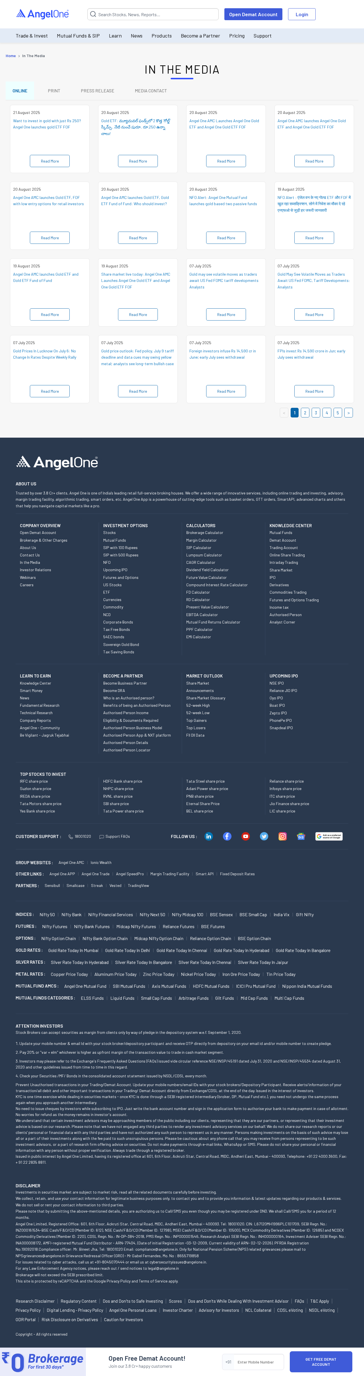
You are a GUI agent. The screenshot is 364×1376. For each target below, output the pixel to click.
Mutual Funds (114, 540)
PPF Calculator (199, 629)
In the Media (30, 562)
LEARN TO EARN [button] (35, 675)
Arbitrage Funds (194, 998)
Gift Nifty (305, 914)
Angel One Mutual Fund (85, 986)
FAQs (299, 1301)
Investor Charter (178, 1310)
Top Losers (196, 727)
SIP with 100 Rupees (120, 547)
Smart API (205, 873)
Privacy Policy (119, 1281)
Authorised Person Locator (126, 749)
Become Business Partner (125, 683)
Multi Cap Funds (289, 998)
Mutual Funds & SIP (78, 35)
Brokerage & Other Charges (43, 540)
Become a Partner (200, 35)
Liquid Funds (122, 998)
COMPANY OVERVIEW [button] (40, 525)
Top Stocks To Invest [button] (43, 774)
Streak (97, 885)
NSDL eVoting (322, 1310)
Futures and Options (120, 577)
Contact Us (30, 554)
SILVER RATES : (30, 962)
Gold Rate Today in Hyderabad (241, 950)
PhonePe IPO (281, 720)
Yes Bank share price (37, 810)
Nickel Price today (198, 974)
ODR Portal (26, 1319)
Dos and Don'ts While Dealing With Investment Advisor (238, 1301)
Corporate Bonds (118, 622)
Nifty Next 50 (152, 914)
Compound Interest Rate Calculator (217, 584)
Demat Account (283, 540)
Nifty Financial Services (110, 914)
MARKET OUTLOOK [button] (204, 675)
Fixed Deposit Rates (237, 873)
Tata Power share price (123, 810)
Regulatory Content (79, 1301)
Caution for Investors (123, 1319)
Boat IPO (277, 705)
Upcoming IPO (115, 569)
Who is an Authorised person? (128, 697)
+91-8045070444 (110, 1261)
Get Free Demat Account (320, 1362)
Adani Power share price (207, 788)
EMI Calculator (198, 636)
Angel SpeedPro (130, 873)
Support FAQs (118, 836)
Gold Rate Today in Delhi (127, 950)
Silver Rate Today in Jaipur (263, 962)
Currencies (112, 599)
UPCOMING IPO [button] (284, 675)
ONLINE (20, 90)
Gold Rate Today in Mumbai (73, 950)
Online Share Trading (287, 554)
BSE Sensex (221, 914)
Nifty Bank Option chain (105, 938)
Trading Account (284, 547)
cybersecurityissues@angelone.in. (178, 1261)
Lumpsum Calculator (204, 554)
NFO (107, 562)
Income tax (279, 607)
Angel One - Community (40, 727)
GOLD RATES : (29, 950)
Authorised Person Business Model (132, 727)
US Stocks (112, 584)
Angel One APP (62, 873)
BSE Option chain (254, 938)
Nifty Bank (71, 914)
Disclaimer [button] (28, 1185)
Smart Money (31, 690)
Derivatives (279, 584)
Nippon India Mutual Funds (307, 986)
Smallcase (75, 885)
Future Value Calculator (206, 577)
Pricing (237, 35)
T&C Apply (319, 1301)
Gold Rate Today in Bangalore (303, 950)
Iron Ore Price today (241, 974)
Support (263, 35)
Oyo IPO (276, 697)
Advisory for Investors (219, 1310)
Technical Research (36, 712)
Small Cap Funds (156, 998)
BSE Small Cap (253, 914)
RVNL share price (118, 796)
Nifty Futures (54, 926)
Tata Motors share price (40, 803)
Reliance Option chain (210, 938)
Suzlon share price (35, 788)
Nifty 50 (47, 914)
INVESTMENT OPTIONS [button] (125, 525)
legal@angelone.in (163, 1268)
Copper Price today (69, 974)
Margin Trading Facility (169, 873)
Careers (27, 584)
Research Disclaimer (35, 1301)
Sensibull (52, 885)
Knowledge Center (35, 683)
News (136, 35)
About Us (28, 547)
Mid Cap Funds (254, 998)
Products (162, 35)
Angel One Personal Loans (133, 1310)
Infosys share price (285, 788)
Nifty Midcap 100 (187, 914)
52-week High (198, 705)
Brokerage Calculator (204, 532)
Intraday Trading (284, 562)
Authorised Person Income (125, 712)
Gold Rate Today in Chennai (182, 950)
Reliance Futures (179, 926)
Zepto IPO (278, 712)
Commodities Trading (288, 592)
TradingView (138, 885)
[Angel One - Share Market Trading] (43, 14)
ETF (106, 592)
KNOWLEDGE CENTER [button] (291, 525)
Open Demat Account (253, 14)
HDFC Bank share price (122, 781)
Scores (175, 1301)
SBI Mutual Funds (129, 986)
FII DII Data (195, 735)
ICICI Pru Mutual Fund (256, 986)
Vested (115, 885)
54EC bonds (113, 636)
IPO (273, 577)
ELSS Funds (92, 998)
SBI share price (116, 803)
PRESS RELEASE (97, 90)
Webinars (28, 577)
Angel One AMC (71, 862)
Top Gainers (196, 720)
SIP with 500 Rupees (120, 554)
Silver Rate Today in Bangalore (143, 962)
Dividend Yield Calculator (207, 569)
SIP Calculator (198, 547)
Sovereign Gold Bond (121, 644)
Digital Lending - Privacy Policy (75, 1310)
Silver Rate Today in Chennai (205, 962)
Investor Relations (35, 569)
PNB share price (200, 796)
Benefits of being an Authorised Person (137, 705)
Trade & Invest (32, 35)
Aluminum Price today (115, 974)
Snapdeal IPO (281, 727)
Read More (50, 161)
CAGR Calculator (200, 562)
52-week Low (198, 712)
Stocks (109, 532)
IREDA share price (35, 796)
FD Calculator (198, 592)
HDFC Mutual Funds (211, 986)
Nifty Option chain (58, 938)
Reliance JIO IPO (283, 690)
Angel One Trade (95, 873)
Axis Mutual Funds (169, 986)
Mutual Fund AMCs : (37, 985)
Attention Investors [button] (39, 1025)
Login (302, 14)
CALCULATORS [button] (200, 525)
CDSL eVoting (290, 1310)
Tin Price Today (280, 974)
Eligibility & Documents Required (130, 720)
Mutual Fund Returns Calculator (213, 622)
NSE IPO (277, 683)
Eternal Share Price (203, 803)
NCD (107, 614)
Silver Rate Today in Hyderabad (80, 962)
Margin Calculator (201, 540)
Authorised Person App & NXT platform (137, 735)
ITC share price (282, 796)
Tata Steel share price (205, 781)
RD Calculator (198, 599)
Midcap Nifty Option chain (158, 938)
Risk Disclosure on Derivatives (70, 1319)
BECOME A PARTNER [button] (123, 675)
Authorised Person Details (125, 742)
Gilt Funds (224, 998)
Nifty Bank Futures (92, 926)
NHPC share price (118, 788)
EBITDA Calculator (202, 614)
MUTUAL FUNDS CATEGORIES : (45, 997)
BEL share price (199, 810)
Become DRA (114, 690)
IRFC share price (34, 781)
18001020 (83, 836)
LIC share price (282, 810)
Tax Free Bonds (116, 629)
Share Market (281, 570)
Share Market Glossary (205, 697)
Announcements (200, 690)
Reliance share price (287, 781)
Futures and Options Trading (294, 599)
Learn (115, 35)
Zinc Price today (158, 974)
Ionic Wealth (101, 862)
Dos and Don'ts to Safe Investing (133, 1301)
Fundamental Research (39, 705)
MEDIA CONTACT (151, 90)
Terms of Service (153, 1281)
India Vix (281, 914)
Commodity (113, 606)
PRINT (54, 90)
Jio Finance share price (289, 803)
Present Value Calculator (207, 606)
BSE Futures (213, 926)
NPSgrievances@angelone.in (40, 1255)
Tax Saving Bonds (118, 651)
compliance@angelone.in (156, 1249)
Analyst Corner (282, 622)
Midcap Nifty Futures (136, 926)
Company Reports (35, 720)
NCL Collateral (258, 1310)
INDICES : (25, 914)
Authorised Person (286, 614)
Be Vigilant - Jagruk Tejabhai (44, 735)
